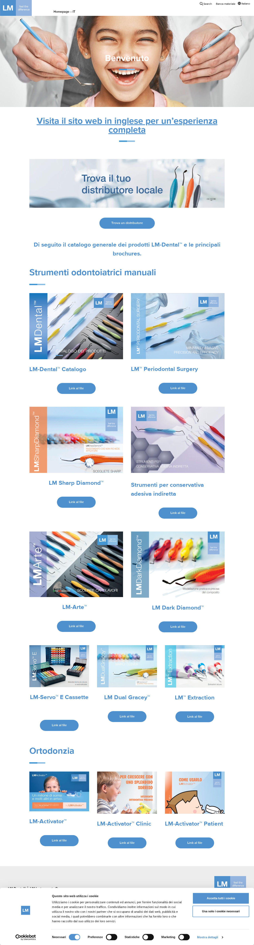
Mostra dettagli (207, 937)
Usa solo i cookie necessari (221, 911)
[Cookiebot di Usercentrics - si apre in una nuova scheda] (25, 937)
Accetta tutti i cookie (221, 898)
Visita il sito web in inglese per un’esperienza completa (127, 126)
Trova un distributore (127, 223)
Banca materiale (225, 4)
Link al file (76, 388)
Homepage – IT (64, 11)
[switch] (111, 937)
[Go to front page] (22, 8)
